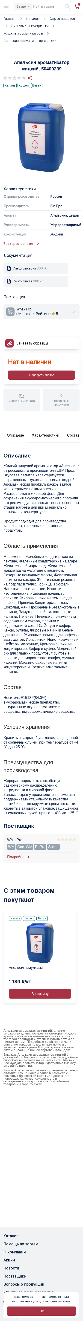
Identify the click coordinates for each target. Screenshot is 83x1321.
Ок (41, 1311)
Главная (9, 18)
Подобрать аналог (41, 375)
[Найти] (65, 6)
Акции (9, 1260)
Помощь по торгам (20, 1244)
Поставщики (15, 1276)
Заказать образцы (32, 343)
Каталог (32, 18)
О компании (14, 1252)
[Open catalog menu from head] (6, 6)
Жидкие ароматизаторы (23, 33)
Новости (11, 1268)
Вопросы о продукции (23, 1284)
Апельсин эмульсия (26, 967)
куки (34, 1301)
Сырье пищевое (62, 18)
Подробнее (17, 857)
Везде (21, 6)
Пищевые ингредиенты (30, 26)
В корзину (40, 994)
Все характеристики (19, 243)
